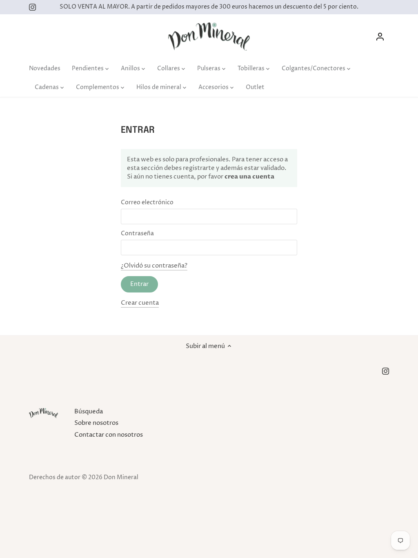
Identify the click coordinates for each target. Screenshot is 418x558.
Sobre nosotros (96, 423)
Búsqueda (88, 411)
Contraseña (137, 233)
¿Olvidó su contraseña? (154, 265)
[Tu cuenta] (380, 36)
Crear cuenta (140, 303)
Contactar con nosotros (108, 435)
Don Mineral (121, 477)
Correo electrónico (147, 202)
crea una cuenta (248, 176)
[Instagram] (32, 7)
